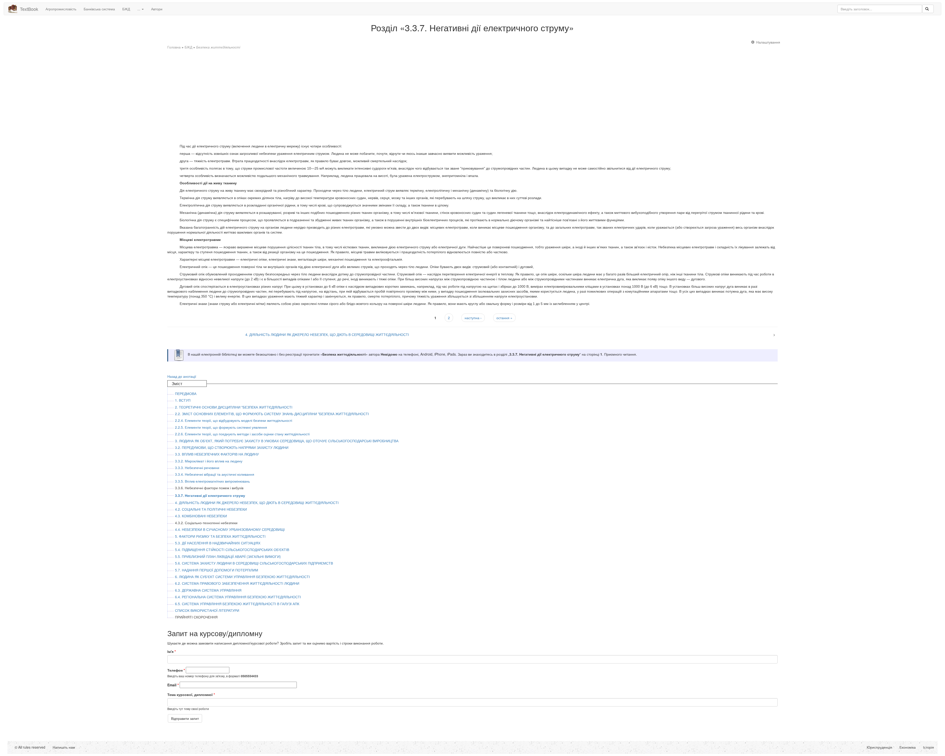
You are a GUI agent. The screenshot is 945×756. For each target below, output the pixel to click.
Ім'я (171, 651)
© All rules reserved (30, 747)
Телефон (176, 670)
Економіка (907, 747)
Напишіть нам (64, 747)
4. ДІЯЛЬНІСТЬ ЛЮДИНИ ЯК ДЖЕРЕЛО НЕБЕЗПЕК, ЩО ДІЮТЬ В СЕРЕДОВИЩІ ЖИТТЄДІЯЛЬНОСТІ (327, 334)
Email (173, 684)
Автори (156, 8)
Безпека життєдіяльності (218, 47)
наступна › (473, 317)
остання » (504, 317)
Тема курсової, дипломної (191, 694)
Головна (174, 47)
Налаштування (768, 42)
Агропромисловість (61, 8)
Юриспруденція (879, 747)
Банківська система (99, 8)
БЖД (126, 8)
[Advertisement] (315, 94)
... (139, 8)
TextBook (29, 9)
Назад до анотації (181, 376)
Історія (928, 747)
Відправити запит (185, 718)
